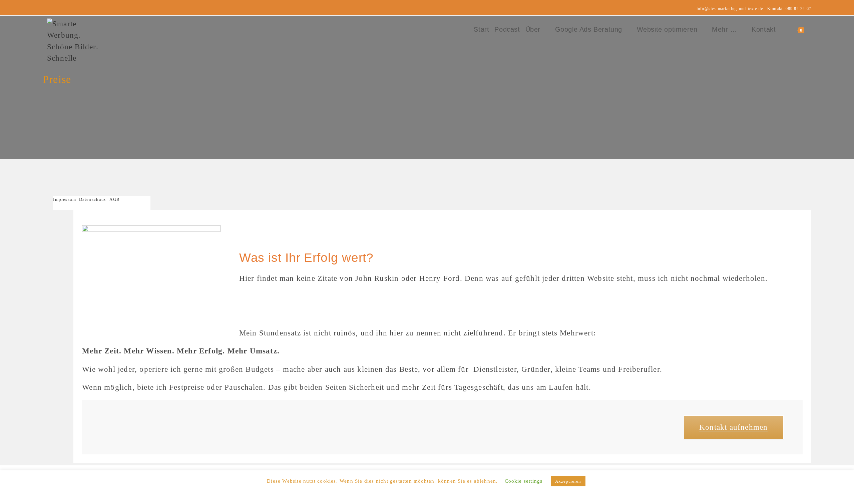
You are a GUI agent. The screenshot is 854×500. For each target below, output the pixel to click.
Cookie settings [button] (524, 481)
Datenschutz (92, 199)
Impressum (66, 199)
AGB (114, 199)
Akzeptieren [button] (568, 481)
